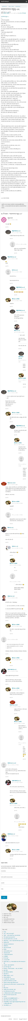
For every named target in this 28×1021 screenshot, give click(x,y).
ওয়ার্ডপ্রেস (10, 1019)
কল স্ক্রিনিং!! (6, 956)
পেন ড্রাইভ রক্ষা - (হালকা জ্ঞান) (9, 979)
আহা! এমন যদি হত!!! (7, 947)
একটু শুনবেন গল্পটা (7, 953)
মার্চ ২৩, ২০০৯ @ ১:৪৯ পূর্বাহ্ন (13, 529)
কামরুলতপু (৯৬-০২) (11, 834)
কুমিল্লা (5, 13)
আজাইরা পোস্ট (6, 942)
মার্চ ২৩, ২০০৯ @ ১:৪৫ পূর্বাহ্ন (21, 312)
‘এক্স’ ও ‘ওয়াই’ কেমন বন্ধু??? (9, 933)
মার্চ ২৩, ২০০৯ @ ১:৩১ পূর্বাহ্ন (12, 392)
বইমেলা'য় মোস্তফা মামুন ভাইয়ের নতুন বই (11, 982)
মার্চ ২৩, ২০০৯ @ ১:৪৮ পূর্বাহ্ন (17, 232)
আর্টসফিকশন (6, 946)
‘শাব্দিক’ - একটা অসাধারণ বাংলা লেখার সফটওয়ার (12, 935)
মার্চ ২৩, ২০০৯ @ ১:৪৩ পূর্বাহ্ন (17, 414)
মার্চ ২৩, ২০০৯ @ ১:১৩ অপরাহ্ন (15, 805)
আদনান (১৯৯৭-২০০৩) (12, 763)
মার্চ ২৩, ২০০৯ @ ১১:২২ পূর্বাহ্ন (17, 690)
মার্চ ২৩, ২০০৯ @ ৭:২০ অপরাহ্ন (15, 581)
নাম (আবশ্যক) (3, 871)
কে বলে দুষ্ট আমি (6, 959)
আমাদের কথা (15, 1019)
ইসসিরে (5, 949)
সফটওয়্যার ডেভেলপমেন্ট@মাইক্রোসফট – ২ (11, 998)
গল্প (7, 13)
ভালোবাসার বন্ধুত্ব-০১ (5, 16)
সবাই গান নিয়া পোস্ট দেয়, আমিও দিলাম (10, 1000)
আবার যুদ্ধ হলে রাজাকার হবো (9, 944)
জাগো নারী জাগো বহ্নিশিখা (8, 972)
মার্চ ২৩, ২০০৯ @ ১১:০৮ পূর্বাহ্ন (13, 671)
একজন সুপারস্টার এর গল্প (8, 951)
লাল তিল (5, 996)
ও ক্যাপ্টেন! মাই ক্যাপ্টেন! (8, 954)
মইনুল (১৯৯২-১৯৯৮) (11, 483)
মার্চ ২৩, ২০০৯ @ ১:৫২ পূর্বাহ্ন (13, 597)
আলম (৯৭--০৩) (15, 546)
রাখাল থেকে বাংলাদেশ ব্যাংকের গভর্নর (10, 994)
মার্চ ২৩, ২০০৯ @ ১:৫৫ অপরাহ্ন (15, 706)
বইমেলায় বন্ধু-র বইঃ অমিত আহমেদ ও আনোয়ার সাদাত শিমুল (14, 984)
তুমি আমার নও (6, 973)
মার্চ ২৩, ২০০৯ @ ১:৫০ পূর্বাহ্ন (19, 332)
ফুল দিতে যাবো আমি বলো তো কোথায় (10, 980)
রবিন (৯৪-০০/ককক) (11, 6)
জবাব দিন (6, 227)
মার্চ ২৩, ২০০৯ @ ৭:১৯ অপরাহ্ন (17, 514)
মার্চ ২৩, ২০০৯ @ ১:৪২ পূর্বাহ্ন (17, 300)
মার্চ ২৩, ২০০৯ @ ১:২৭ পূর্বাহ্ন (13, 219)
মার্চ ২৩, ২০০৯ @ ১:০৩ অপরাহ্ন (17, 782)
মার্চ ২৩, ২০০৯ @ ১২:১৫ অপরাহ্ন (17, 548)
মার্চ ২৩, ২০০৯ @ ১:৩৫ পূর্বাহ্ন (21, 289)
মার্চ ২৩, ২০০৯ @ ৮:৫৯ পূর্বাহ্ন (13, 639)
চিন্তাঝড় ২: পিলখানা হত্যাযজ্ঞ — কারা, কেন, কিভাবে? (13, 968)
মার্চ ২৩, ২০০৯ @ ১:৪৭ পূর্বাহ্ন (21, 427)
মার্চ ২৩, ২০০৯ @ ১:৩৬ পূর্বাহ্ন (13, 484)
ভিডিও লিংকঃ (6, 987)
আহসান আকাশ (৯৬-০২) (12, 669)
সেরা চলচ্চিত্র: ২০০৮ (7, 1005)
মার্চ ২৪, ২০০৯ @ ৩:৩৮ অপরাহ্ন (13, 835)
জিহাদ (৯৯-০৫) (17, 330)
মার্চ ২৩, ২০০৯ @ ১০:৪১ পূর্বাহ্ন (17, 659)
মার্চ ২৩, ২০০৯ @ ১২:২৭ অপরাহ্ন (15, 565)
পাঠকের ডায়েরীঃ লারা (7, 977)
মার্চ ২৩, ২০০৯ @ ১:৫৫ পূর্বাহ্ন (17, 626)
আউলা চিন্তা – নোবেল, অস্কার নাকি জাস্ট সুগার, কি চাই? (14, 940)
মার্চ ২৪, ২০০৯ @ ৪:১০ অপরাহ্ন (17, 851)
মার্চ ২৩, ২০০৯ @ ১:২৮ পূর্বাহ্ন (13, 258)
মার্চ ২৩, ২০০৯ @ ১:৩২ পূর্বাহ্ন (17, 271)
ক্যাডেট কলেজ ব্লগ (5, 1)
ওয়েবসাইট (2, 883)
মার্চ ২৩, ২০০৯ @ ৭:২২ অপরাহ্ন (19, 821)
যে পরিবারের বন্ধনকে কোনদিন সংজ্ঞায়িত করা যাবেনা (12, 993)
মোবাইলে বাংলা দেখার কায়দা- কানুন (10, 989)
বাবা (4, 986)
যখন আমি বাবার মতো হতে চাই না (9, 991)
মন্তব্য (2, 889)
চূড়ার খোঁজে (6, 970)
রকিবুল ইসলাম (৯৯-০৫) (16, 231)
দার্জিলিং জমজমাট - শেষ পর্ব (8, 975)
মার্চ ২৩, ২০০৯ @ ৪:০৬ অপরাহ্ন (17, 503)
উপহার (5, 932)
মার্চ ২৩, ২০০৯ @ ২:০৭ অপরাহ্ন (19, 723)
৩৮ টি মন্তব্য (23, 13)
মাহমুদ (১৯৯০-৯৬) (11, 596)
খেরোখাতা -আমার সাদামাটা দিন (9, 965)
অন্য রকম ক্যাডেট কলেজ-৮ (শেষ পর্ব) (10, 939)
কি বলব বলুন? (6, 958)
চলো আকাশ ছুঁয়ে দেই (7, 967)
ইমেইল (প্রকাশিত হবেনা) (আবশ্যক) (6, 877)
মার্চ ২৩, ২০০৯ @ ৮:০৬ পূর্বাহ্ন (21, 244)
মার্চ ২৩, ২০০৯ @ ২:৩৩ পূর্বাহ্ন (19, 444)
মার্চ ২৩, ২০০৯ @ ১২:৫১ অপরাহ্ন (13, 764)
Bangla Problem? (23, 1019)
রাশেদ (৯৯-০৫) (15, 270)
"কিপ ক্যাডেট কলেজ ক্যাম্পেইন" (9, 937)
